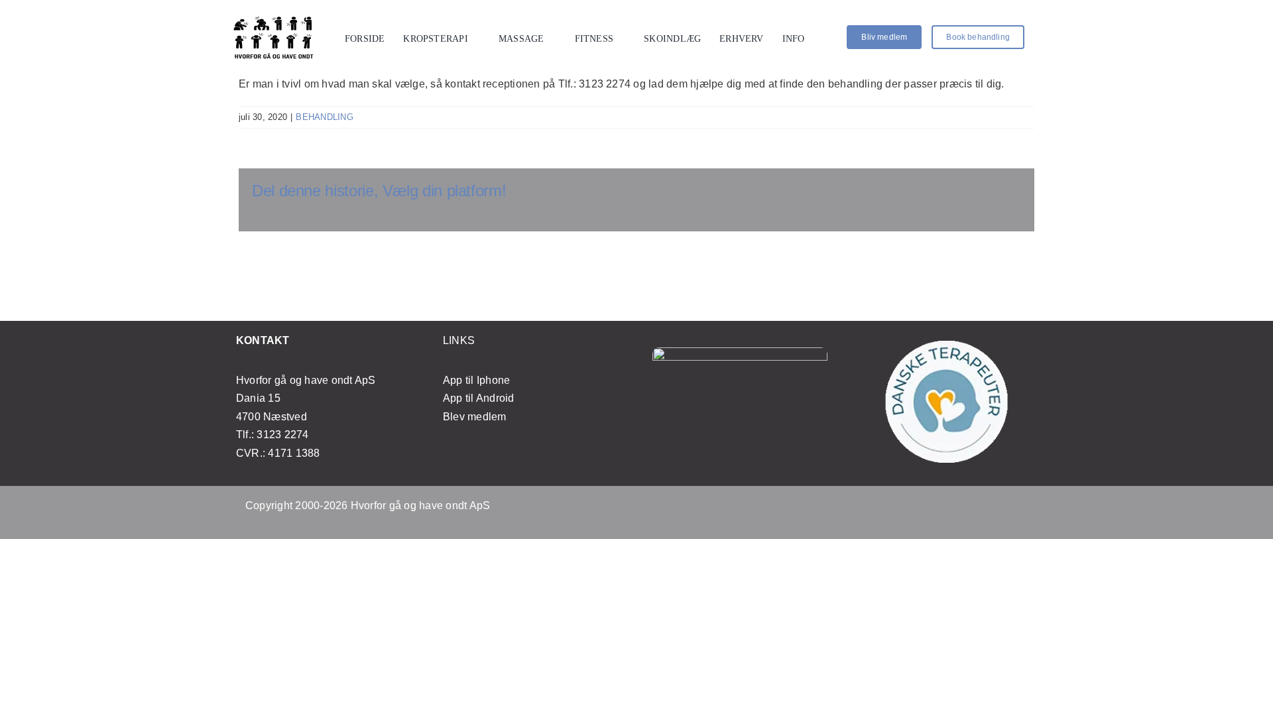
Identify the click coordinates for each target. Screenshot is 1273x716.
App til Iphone (476, 380)
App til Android (479, 398)
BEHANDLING (324, 117)
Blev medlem (475, 416)
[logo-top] (273, 19)
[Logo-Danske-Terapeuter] (946, 345)
